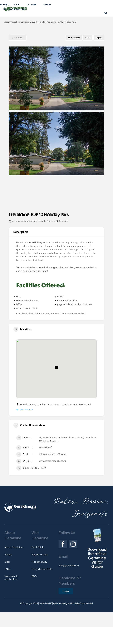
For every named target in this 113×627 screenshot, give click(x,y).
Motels (50, 221)
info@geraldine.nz (69, 565)
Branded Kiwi (86, 603)
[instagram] (73, 544)
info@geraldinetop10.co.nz (53, 454)
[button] (56, 367)
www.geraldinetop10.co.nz (52, 461)
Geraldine (63, 221)
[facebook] (63, 544)
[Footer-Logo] (20, 504)
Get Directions (26, 409)
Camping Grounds (37, 221)
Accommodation (20, 221)
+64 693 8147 (45, 447)
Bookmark (75, 38)
